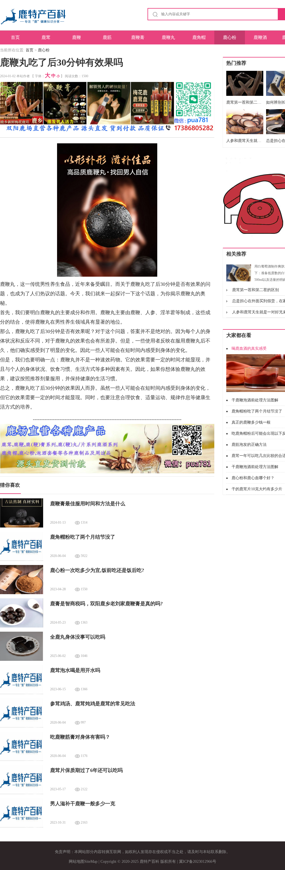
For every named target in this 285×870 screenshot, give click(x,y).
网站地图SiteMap (83, 861)
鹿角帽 (199, 37)
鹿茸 (45, 37)
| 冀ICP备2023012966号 (196, 861)
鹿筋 (107, 37)
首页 (15, 37)
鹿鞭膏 (137, 37)
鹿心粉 (229, 37)
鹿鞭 (76, 37)
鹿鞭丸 (168, 37)
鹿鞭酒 (260, 37)
